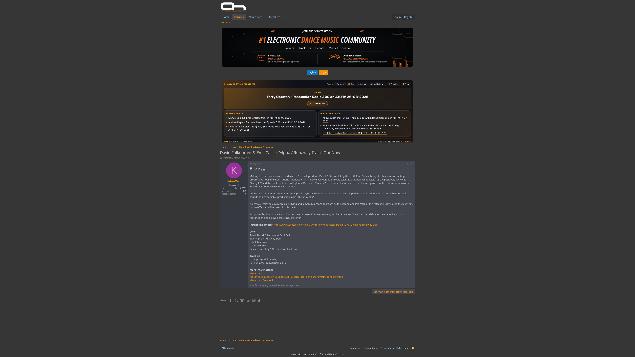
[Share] (407, 164)
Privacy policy (387, 347)
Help (398, 347)
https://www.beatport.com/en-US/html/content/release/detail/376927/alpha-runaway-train (326, 224)
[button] (264, 17)
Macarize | (256, 273)
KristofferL (228, 157)
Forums (239, 17)
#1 (412, 163)
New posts (225, 22)
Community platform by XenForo (317, 354)
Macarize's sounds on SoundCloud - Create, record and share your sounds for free (296, 276)
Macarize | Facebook (262, 280)
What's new (255, 17)
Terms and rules (370, 347)
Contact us (355, 347)
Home (225, 17)
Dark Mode (228, 347)
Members (274, 17)
